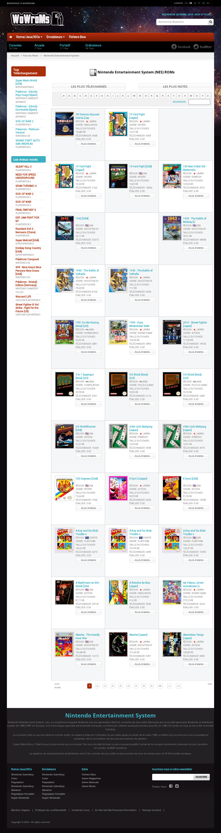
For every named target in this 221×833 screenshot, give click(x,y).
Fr (190, 3)
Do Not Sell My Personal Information (116, 810)
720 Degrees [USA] (87, 478)
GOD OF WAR (23, 201)
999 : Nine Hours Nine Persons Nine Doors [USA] (28, 271)
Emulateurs (55, 37)
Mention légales (20, 810)
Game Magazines (91, 778)
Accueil (15, 55)
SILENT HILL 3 (24, 166)
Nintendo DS (23, 136)
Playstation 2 (23, 125)
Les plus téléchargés (89, 86)
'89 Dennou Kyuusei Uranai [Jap (87, 116)
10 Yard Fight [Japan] (137, 116)
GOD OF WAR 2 (24, 121)
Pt (199, 3)
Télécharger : (86, 136)
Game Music (89, 786)
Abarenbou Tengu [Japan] (193, 636)
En (186, 3)
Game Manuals (90, 782)
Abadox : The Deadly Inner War (88, 636)
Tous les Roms (30, 55)
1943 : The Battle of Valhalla (87, 272)
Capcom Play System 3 (28, 300)
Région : (86, 121)
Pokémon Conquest (27, 259)
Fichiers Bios (77, 37)
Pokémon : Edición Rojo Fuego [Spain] (27, 93)
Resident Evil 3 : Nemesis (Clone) (26, 230)
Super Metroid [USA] (27, 240)
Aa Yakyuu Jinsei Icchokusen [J (193, 584)
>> (179, 685)
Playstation (22, 235)
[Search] (210, 22)
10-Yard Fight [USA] (140, 166)
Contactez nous (81, 810)
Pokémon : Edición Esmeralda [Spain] (27, 108)
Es (195, 3)
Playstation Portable (22, 793)
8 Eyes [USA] (190, 478)
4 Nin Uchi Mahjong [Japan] (140, 428)
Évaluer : (83, 139)
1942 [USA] (82, 218)
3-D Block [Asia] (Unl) (138, 376)
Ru (208, 3)
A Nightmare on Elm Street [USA (87, 584)
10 (160, 685)
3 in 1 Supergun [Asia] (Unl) (85, 376)
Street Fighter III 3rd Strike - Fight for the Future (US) (27, 308)
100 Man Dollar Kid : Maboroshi (195, 168)
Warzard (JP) (23, 296)
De (203, 3)
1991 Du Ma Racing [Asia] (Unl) (87, 324)
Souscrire (201, 777)
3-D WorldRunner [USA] (86, 428)
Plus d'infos (88, 143)
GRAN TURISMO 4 (26, 185)
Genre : (86, 125)
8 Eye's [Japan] (138, 478)
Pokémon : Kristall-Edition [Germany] (27, 283)
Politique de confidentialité (50, 810)
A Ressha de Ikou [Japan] (139, 584)
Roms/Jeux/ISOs (28, 37)
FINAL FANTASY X (26, 209)
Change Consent (151, 810)
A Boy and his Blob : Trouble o (87, 532)
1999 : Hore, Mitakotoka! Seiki (139, 324)
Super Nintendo (25, 87)
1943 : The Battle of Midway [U (194, 220)
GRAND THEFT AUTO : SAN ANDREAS (28, 142)
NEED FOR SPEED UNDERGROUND (26, 176)
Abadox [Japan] (138, 634)
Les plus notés (175, 86)
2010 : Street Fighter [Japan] (195, 324)
